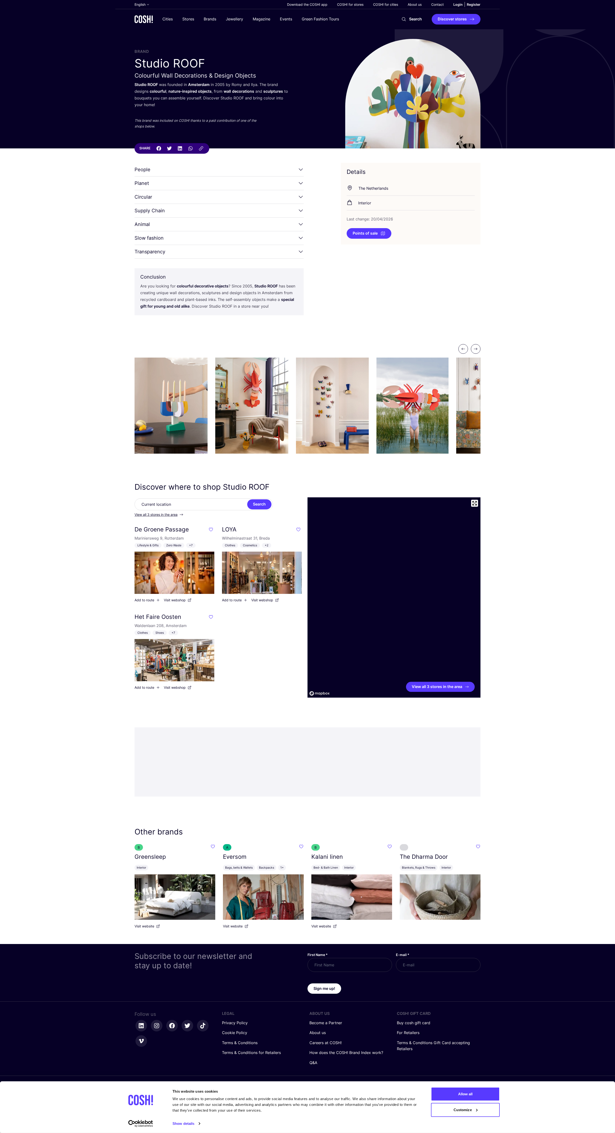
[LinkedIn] (180, 148)
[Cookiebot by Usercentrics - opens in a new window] (141, 1123)
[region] (394, 597)
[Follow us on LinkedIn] (141, 1025)
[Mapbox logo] (319, 693)
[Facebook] (159, 148)
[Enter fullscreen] (474, 503)
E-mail (402, 955)
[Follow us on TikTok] (203, 1025)
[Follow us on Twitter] (187, 1025)
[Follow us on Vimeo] (141, 1041)
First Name (318, 955)
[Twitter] (169, 148)
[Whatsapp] (190, 148)
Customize (463, 1110)
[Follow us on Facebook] (172, 1025)
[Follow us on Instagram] (156, 1025)
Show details (183, 1123)
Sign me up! (324, 988)
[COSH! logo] (144, 19)
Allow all (465, 1094)
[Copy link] (201, 148)
